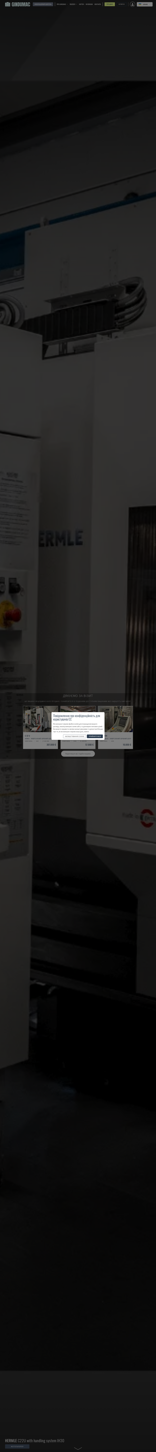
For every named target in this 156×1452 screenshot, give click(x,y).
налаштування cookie (74, 736)
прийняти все (95, 736)
